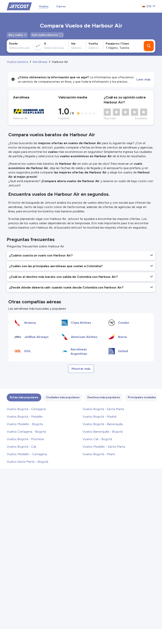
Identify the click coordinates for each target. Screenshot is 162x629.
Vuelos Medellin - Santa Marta (104, 446)
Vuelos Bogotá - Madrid (99, 416)
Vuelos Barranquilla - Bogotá (103, 431)
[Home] (19, 6)
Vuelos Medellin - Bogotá (25, 424)
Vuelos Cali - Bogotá (97, 439)
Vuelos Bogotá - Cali (21, 446)
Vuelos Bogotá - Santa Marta (103, 409)
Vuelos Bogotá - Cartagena (26, 409)
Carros (61, 6)
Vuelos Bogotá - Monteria (25, 439)
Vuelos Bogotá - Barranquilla (103, 424)
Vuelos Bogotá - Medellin (25, 416)
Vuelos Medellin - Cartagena (27, 454)
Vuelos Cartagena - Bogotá (26, 431)
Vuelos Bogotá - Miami (99, 454)
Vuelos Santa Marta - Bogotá (27, 461)
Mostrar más (81, 369)
